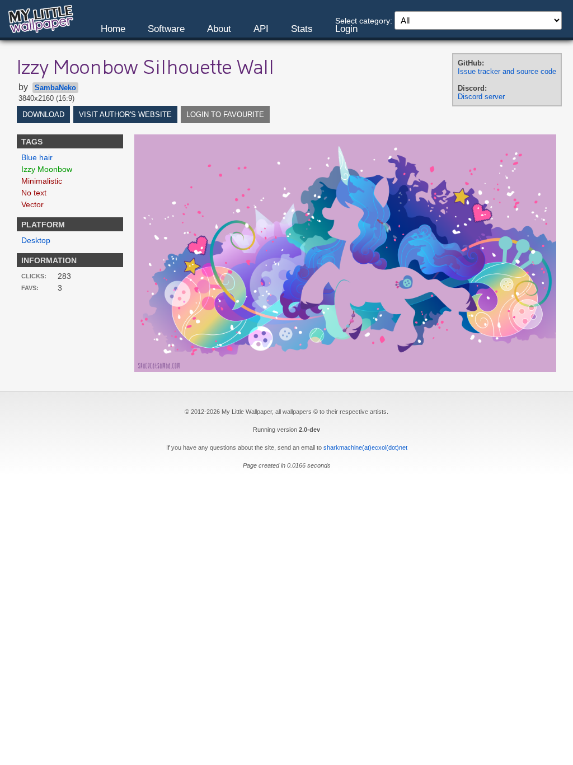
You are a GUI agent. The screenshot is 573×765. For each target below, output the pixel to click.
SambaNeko (55, 87)
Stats (302, 29)
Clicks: (33, 276)
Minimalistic (41, 180)
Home (113, 29)
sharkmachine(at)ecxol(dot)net (365, 447)
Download (43, 114)
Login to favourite (225, 114)
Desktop (35, 240)
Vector (32, 204)
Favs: (30, 287)
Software (166, 29)
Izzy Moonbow (46, 169)
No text (33, 192)
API (261, 29)
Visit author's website (125, 114)
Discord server (481, 96)
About (219, 29)
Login (346, 29)
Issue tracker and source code (507, 71)
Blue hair (37, 157)
